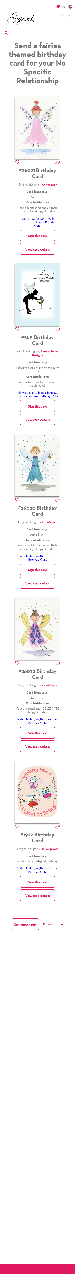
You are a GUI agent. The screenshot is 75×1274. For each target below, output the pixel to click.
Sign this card (37, 236)
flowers (23, 392)
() (63, 6)
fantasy (40, 218)
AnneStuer (49, 184)
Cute (37, 225)
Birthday (50, 222)
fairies (30, 218)
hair (23, 218)
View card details (37, 249)
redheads (38, 222)
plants (33, 392)
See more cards (25, 925)
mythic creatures (27, 396)
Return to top (52, 924)
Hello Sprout (49, 849)
